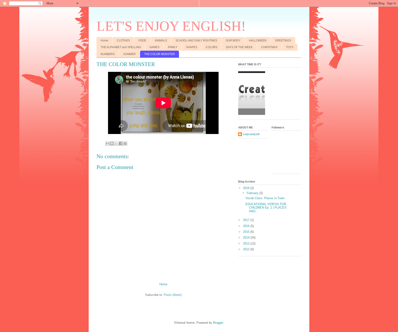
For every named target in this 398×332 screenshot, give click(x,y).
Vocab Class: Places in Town (265, 198)
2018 (246, 188)
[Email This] (107, 143)
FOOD (142, 40)
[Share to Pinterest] (125, 143)
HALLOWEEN (257, 40)
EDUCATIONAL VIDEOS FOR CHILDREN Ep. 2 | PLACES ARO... (266, 207)
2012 (246, 249)
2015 (246, 231)
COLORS (211, 47)
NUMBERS (108, 54)
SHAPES (191, 47)
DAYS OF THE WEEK (239, 47)
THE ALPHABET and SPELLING (121, 47)
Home (104, 40)
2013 (246, 243)
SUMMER (129, 54)
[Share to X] (116, 143)
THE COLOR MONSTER (159, 54)
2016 (246, 226)
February (253, 193)
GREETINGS (283, 40)
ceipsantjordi (251, 134)
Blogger (218, 322)
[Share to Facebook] (120, 143)
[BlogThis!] (112, 143)
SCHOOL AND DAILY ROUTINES (196, 40)
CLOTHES (123, 40)
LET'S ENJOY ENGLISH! (171, 26)
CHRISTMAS (269, 47)
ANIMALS (161, 40)
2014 (246, 237)
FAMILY (172, 47)
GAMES (154, 47)
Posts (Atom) (172, 295)
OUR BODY (233, 40)
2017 (246, 220)
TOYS (289, 47)
